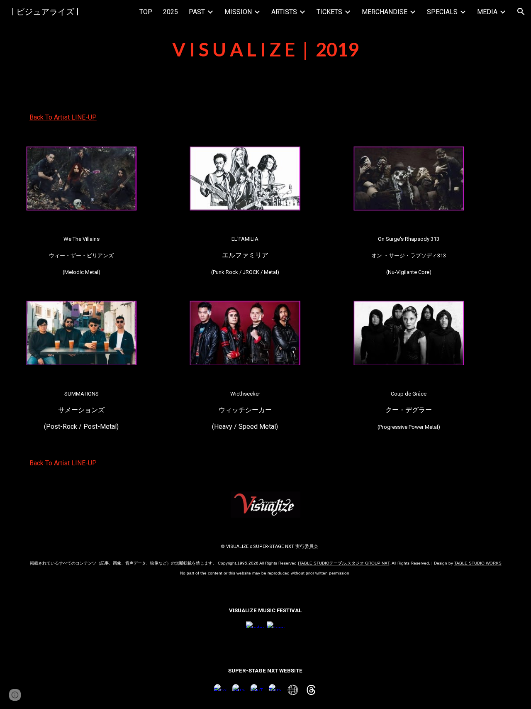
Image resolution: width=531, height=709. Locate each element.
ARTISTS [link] (284, 12)
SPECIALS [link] (442, 12)
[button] (521, 12)
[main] (265, 49)
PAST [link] (197, 12)
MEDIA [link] (487, 12)
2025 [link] (170, 12)
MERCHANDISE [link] (384, 12)
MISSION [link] (238, 12)
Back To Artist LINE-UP (63, 117)
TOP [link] (145, 12)
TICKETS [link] (329, 12)
